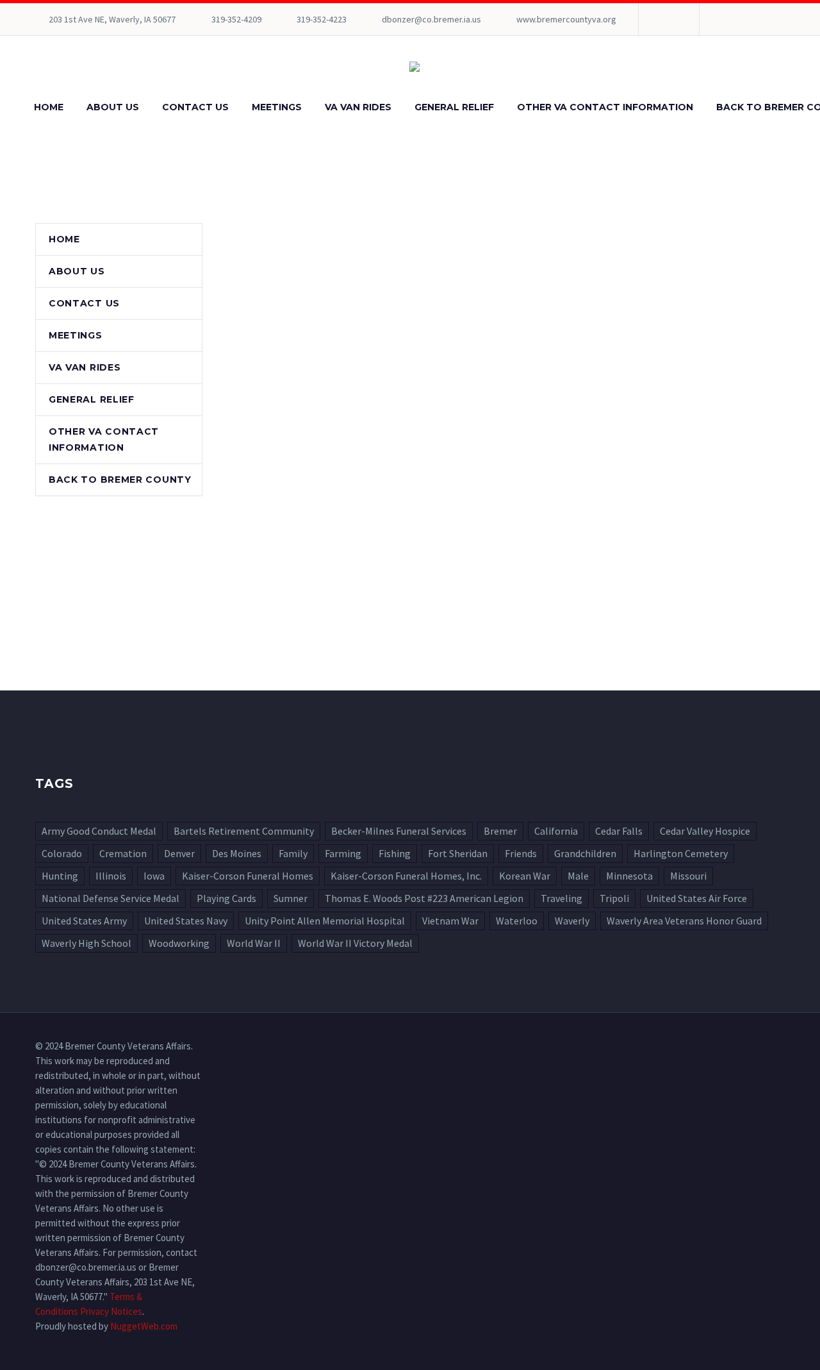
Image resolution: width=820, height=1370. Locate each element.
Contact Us (195, 107)
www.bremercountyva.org (566, 19)
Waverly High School (86, 943)
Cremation (123, 853)
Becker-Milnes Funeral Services (398, 830)
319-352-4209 (236, 19)
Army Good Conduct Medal (99, 830)
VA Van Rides (358, 107)
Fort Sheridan (458, 853)
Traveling (561, 898)
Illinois (110, 875)
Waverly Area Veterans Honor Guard (684, 920)
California (556, 830)
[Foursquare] (667, 19)
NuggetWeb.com (143, 1326)
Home (48, 107)
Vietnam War (450, 920)
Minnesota (629, 875)
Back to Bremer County (120, 479)
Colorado (62, 853)
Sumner (291, 898)
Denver (179, 853)
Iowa (154, 875)
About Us (112, 107)
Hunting (60, 875)
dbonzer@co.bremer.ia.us (431, 19)
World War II (254, 943)
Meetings (277, 107)
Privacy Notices (111, 1311)
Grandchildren (585, 853)
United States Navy (185, 920)
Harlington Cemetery (681, 853)
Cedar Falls (619, 830)
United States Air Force (696, 898)
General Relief (454, 107)
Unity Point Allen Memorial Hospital (325, 920)
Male (578, 875)
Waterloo (516, 920)
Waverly (572, 920)
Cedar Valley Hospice (705, 830)
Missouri (688, 875)
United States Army (84, 920)
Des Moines (236, 853)
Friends (521, 853)
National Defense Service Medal (110, 898)
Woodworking (179, 943)
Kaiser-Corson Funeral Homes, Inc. (406, 875)
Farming (343, 853)
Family (293, 853)
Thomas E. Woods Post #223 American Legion (424, 898)
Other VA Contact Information (605, 107)
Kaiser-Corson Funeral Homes (247, 875)
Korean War (524, 875)
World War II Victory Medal (355, 943)
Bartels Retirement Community (244, 830)
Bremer (500, 830)
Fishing (395, 853)
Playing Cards (226, 898)
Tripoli (614, 898)
